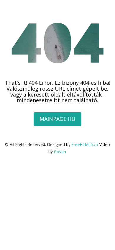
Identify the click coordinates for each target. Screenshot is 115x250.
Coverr (60, 151)
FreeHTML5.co (85, 144)
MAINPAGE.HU (57, 118)
